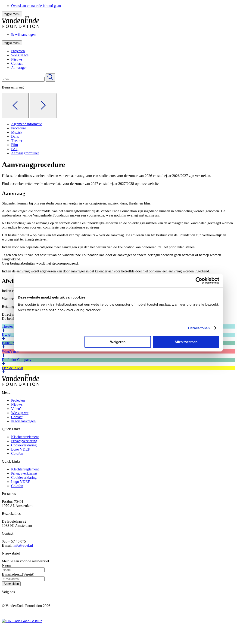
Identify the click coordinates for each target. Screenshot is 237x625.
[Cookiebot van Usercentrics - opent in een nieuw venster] (199, 280)
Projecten (18, 51)
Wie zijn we (19, 55)
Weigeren (117, 342)
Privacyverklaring (24, 441)
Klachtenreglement (25, 437)
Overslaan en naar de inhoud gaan (36, 6)
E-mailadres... (18, 574)
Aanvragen (19, 68)
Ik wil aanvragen (23, 421)
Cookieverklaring (24, 445)
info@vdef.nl (23, 545)
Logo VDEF (20, 449)
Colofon (17, 453)
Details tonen (199, 328)
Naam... (7, 565)
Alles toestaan (186, 342)
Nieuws (16, 59)
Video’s (16, 409)
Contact (16, 63)
